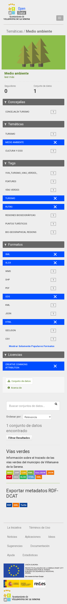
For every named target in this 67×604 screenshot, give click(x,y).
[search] (56, 403)
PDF (9, 477)
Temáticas (14, 31)
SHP (17, 472)
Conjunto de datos (21, 381)
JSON (50, 472)
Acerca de (16, 387)
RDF (9, 505)
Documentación (39, 546)
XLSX (23, 477)
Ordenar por (13, 416)
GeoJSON (40, 472)
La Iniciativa (14, 527)
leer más (9, 77)
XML (38, 477)
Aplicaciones (33, 536)
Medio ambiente (39, 31)
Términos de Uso (39, 527)
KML (30, 472)
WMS (10, 472)
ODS (16, 477)
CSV (23, 472)
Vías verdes (18, 451)
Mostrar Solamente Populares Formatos (31, 346)
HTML (31, 477)
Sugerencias (15, 546)
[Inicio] (17, 12)
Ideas (51, 536)
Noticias (12, 536)
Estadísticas (30, 555)
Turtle (23, 505)
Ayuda (11, 555)
